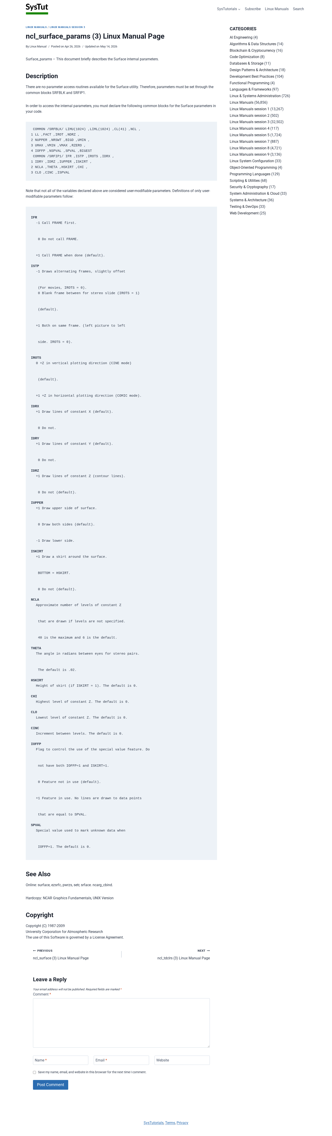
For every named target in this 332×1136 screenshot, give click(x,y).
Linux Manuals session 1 (249, 109)
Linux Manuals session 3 (67, 27)
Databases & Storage (246, 63)
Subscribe (253, 9)
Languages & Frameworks (250, 89)
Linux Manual (38, 46)
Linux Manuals (277, 9)
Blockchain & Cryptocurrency (252, 50)
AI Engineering (241, 37)
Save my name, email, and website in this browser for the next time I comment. (92, 1072)
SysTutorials (154, 1123)
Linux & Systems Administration (255, 96)
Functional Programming (249, 83)
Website (162, 1060)
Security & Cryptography (249, 187)
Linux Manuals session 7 (249, 141)
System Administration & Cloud (254, 193)
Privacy (182, 1123)
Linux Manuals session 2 (249, 115)
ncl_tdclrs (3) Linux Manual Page (183, 954)
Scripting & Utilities (245, 180)
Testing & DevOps (244, 206)
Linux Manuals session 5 (249, 135)
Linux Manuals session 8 (249, 148)
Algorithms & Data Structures (253, 44)
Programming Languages (250, 174)
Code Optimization (244, 57)
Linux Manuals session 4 (249, 128)
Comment (42, 994)
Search (298, 9)
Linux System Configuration (252, 161)
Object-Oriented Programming (253, 167)
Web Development (244, 213)
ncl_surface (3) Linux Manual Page (61, 954)
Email (101, 1060)
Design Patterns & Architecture (254, 70)
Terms (170, 1123)
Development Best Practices (252, 76)
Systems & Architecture (248, 200)
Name (41, 1060)
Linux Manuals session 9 (249, 154)
